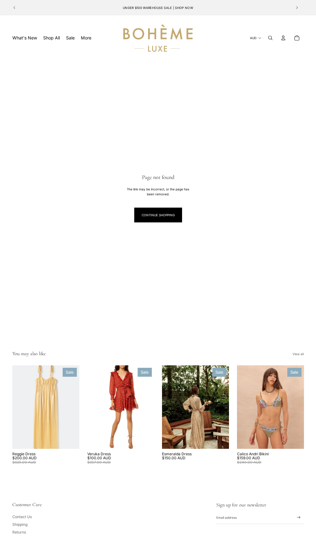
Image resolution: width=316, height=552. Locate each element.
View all (298, 354)
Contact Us (22, 516)
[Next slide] (297, 7)
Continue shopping (158, 215)
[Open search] (270, 38)
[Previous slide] (14, 7)
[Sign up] (299, 517)
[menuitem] (86, 38)
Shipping (19, 524)
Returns (19, 532)
